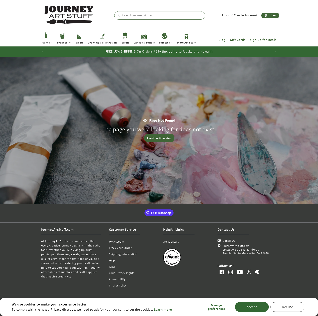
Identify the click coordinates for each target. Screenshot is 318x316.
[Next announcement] (275, 51)
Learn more (163, 310)
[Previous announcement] (42, 51)
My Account (116, 241)
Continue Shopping (159, 137)
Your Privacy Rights (122, 273)
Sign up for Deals (263, 40)
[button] (270, 15)
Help (112, 260)
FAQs (112, 266)
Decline (287, 307)
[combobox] (159, 15)
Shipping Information (123, 254)
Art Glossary (171, 241)
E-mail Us (229, 240)
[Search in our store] (118, 15)
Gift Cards (237, 40)
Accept (252, 307)
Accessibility (117, 279)
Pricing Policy (118, 285)
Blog (221, 40)
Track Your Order (120, 248)
